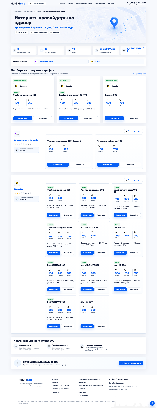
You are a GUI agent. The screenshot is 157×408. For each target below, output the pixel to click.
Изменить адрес (25, 38)
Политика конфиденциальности (90, 385)
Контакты (82, 389)
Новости (111, 3)
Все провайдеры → (139, 74)
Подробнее (43, 118)
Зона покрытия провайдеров (89, 379)
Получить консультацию (132, 363)
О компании (82, 382)
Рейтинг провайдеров (84, 3)
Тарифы (70, 3)
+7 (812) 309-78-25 (118, 379)
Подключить (22, 118)
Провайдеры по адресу (32, 11)
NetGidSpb (18, 11)
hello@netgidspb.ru (116, 383)
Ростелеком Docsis (46, 61)
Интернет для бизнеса (60, 385)
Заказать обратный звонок (137, 5)
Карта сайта (83, 395)
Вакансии (82, 392)
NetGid (18, 3)
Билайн (97, 61)
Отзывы (62, 3)
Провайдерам (100, 3)
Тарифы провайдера (135, 131)
